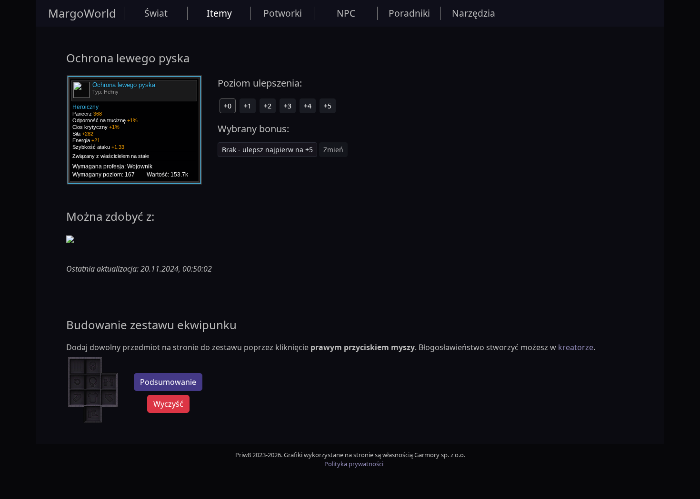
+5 (327, 105)
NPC (346, 13)
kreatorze (575, 347)
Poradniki (409, 13)
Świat (156, 13)
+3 (287, 105)
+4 (307, 105)
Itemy (219, 13)
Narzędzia (473, 13)
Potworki (282, 13)
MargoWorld (82, 13)
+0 (227, 105)
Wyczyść (168, 404)
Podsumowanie (168, 382)
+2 (267, 105)
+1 (247, 105)
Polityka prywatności (353, 464)
